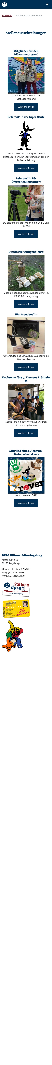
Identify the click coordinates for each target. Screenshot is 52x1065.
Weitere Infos (26, 106)
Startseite (7, 15)
